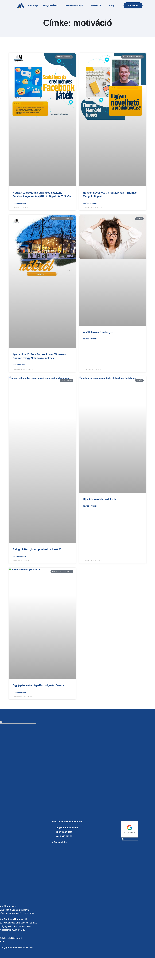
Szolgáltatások (50, 5)
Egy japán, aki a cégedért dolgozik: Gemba (39, 685)
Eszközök (96, 5)
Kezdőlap (33, 5)
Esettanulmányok (75, 5)
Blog (111, 5)
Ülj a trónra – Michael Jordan (100, 499)
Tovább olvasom (19, 203)
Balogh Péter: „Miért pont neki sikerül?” (37, 549)
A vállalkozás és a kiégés (98, 332)
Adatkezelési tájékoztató (11, 938)
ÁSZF (2, 942)
